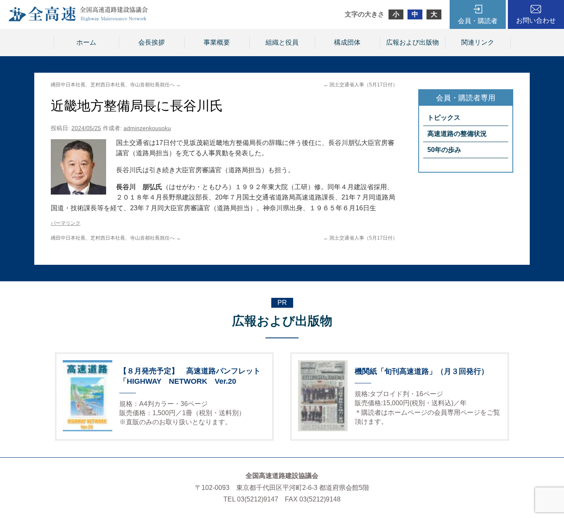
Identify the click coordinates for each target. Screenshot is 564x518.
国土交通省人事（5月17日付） (360, 85)
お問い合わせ (536, 20)
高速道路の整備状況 (457, 133)
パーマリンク (66, 223)
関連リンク (477, 42)
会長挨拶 (151, 42)
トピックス (443, 117)
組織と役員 (282, 42)
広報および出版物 (412, 42)
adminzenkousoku (147, 128)
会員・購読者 (478, 20)
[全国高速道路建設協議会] (78, 19)
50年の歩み (444, 149)
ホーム (86, 42)
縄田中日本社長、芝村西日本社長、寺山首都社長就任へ (116, 85)
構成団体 (347, 42)
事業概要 (217, 42)
